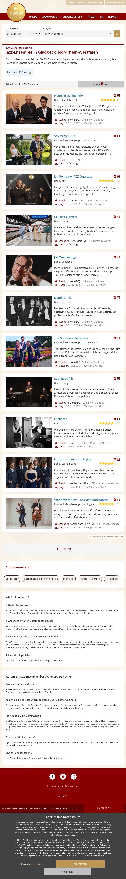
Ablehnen (67, 871)
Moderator (12, 579)
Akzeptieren (80, 863)
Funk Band (112, 579)
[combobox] (86, 34)
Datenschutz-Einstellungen (32, 864)
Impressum (53, 786)
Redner (112, 16)
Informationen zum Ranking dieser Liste (106, 536)
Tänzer (90, 16)
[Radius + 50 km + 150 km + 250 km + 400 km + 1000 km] (35, 34)
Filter (97, 84)
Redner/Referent (90, 579)
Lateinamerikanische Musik (41, 579)
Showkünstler (72, 16)
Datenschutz (72, 786)
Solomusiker (50, 16)
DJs (102, 16)
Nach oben (104, 808)
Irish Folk (68, 579)
